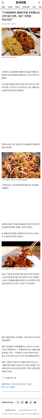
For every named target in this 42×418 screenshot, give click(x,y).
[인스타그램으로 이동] (26, 402)
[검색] (39, 3)
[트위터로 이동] (22, 402)
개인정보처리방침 (10, 410)
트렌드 (17, 7)
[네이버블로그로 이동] (35, 402)
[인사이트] (21, 2)
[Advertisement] (21, 117)
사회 (40, 7)
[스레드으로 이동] (30, 402)
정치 (34, 7)
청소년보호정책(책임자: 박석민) (28, 410)
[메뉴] (3, 2)
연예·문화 (26, 7)
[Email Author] (15, 378)
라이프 (10, 7)
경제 (3, 7)
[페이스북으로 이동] (17, 402)
